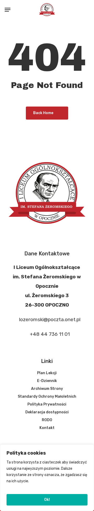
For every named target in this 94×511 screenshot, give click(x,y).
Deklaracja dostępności (47, 412)
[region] (47, 477)
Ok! (47, 499)
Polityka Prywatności (46, 404)
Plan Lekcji (47, 373)
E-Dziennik (47, 381)
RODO (47, 420)
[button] (7, 9)
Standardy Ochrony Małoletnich (47, 396)
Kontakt (47, 428)
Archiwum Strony (47, 388)
